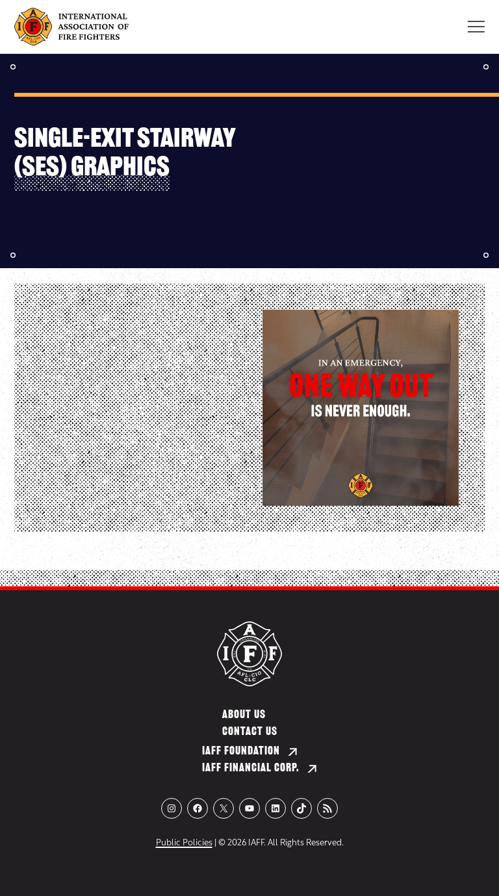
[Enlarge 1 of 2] (219, 326)
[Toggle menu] (476, 26)
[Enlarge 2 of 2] (441, 326)
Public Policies (184, 843)
